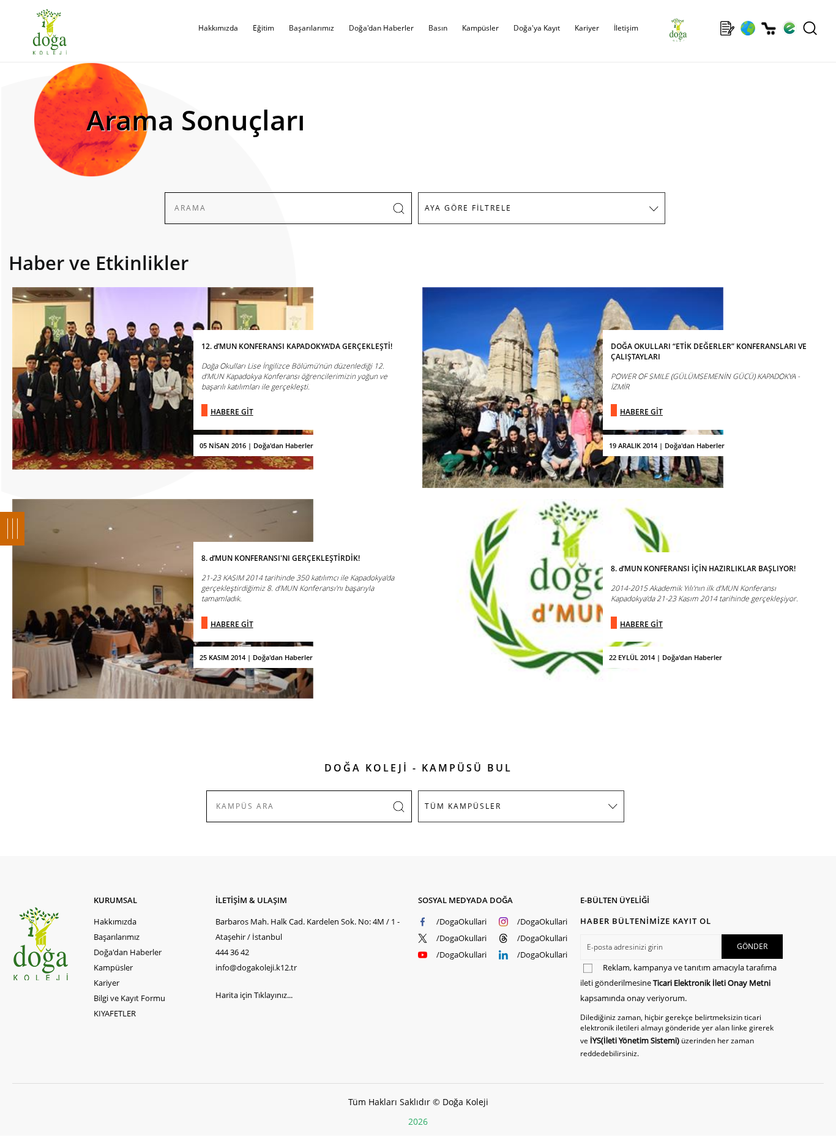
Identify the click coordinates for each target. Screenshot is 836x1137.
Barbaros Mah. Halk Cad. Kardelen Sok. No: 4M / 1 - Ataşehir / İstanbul (307, 929)
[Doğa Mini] (706, 28)
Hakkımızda (115, 921)
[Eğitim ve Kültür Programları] (747, 28)
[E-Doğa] (789, 28)
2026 (418, 1121)
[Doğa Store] (768, 28)
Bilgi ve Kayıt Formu (129, 998)
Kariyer (587, 28)
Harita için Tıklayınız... (254, 994)
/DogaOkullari (461, 921)
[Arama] (810, 28)
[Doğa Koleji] (53, 944)
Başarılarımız (117, 936)
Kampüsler (480, 28)
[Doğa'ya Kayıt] (727, 28)
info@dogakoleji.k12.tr (256, 967)
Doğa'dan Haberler (381, 28)
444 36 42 (232, 952)
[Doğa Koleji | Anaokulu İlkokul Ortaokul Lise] (36, 32)
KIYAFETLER (115, 1013)
